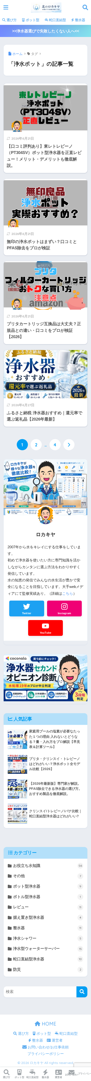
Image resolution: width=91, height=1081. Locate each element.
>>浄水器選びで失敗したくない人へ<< (45, 31)
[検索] (81, 991)
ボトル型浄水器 (47, 897)
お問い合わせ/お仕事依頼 (48, 1047)
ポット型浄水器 (47, 886)
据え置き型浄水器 (47, 917)
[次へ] (68, 444)
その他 (47, 876)
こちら (67, 593)
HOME (48, 1024)
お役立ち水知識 (47, 866)
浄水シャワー (47, 938)
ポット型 (32, 20)
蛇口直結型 (57, 20)
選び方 (11, 20)
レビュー (47, 907)
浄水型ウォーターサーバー (47, 948)
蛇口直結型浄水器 (47, 959)
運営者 (57, 1040)
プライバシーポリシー (45, 1054)
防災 (47, 969)
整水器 (79, 20)
